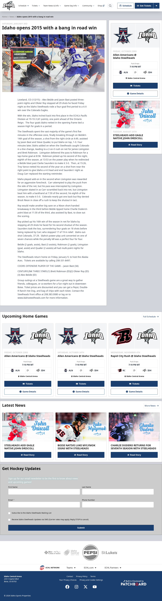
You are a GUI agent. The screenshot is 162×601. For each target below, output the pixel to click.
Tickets (35, 5)
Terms (93, 576)
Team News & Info (51, 5)
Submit (81, 527)
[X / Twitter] (85, 586)
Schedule (22, 5)
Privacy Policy (81, 576)
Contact (70, 576)
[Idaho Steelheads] (9, 6)
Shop (100, 5)
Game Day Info (70, 5)
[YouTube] (94, 586)
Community (87, 5)
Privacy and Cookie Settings (91, 580)
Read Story (136, 144)
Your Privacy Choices (68, 580)
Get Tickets (145, 5)
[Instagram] (76, 586)
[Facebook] (67, 586)
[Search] (110, 6)
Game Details (137, 93)
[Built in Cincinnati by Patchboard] (133, 583)
